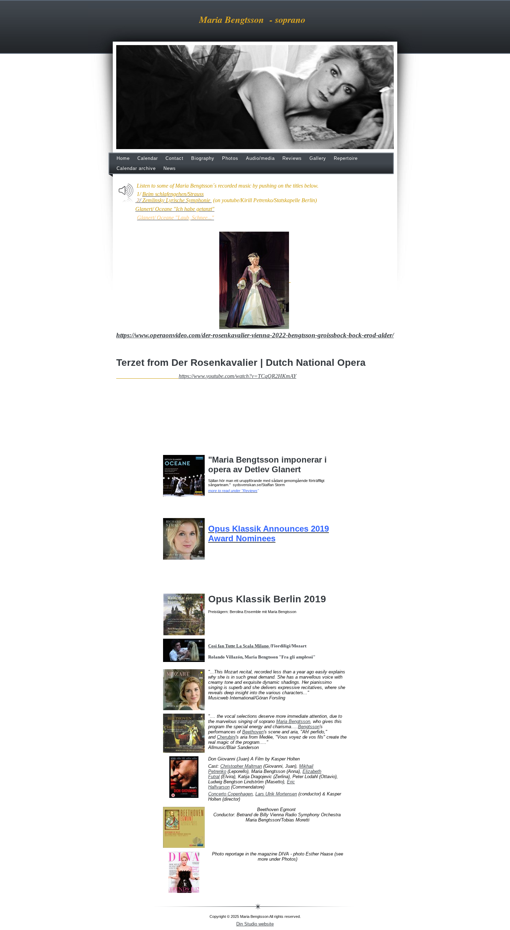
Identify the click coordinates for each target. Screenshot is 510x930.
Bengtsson (309, 726)
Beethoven (253, 731)
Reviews (292, 158)
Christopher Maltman (241, 766)
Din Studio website (255, 924)
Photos (230, 158)
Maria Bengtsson (293, 721)
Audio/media (260, 158)
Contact (174, 158)
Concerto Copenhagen (230, 793)
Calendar (147, 158)
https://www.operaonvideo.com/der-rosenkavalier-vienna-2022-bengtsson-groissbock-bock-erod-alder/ (255, 335)
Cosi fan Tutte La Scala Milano (239, 645)
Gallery (317, 158)
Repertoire (346, 158)
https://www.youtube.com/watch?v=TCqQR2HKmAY (237, 376)
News (169, 168)
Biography (202, 158)
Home (123, 158)
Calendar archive (136, 168)
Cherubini (226, 737)
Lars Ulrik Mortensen (276, 793)
